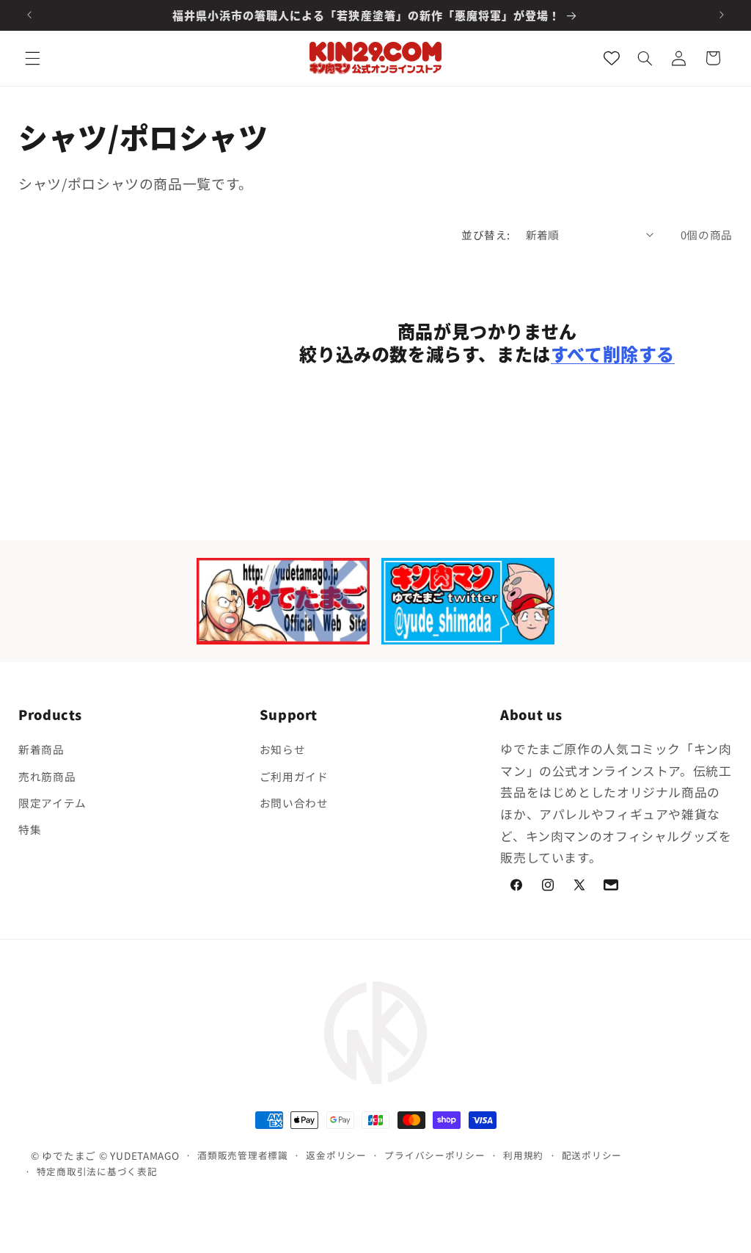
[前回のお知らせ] (29, 14)
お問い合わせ (294, 802)
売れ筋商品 (47, 776)
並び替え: (485, 234)
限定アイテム (52, 802)
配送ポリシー (592, 1155)
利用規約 (523, 1155)
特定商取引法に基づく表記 (97, 1171)
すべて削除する (613, 353)
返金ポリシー (336, 1155)
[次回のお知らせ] (722, 14)
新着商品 (41, 749)
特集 (29, 829)
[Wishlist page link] (612, 58)
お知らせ (283, 749)
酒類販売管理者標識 (242, 1155)
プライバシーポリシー (434, 1155)
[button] (32, 58)
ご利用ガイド (294, 776)
